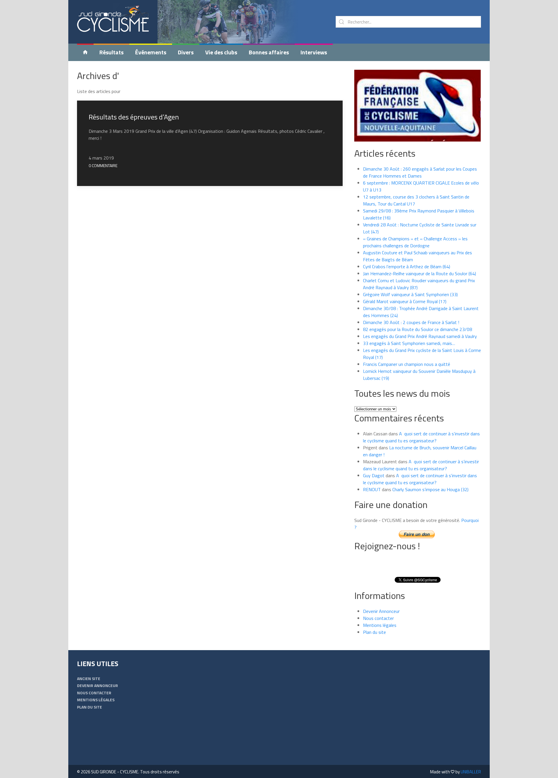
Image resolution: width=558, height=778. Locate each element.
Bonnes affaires (269, 52)
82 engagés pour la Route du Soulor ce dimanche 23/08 (417, 329)
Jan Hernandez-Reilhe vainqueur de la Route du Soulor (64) (419, 273)
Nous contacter (378, 618)
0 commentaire (103, 165)
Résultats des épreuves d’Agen (134, 117)
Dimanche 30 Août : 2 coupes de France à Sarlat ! (411, 322)
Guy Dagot (373, 475)
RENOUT (372, 489)
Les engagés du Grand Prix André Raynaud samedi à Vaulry (420, 336)
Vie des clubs (221, 52)
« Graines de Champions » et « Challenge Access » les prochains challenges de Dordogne (415, 242)
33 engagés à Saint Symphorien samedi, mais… (409, 343)
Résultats (111, 52)
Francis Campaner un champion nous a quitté (406, 364)
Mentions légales (379, 625)
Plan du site (374, 632)
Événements (150, 52)
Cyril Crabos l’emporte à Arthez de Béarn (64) (406, 266)
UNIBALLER (471, 771)
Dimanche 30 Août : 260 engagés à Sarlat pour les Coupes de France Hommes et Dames (420, 172)
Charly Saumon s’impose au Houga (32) (430, 489)
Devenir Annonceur (381, 611)
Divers (186, 52)
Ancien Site (88, 678)
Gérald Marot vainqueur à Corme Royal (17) (404, 301)
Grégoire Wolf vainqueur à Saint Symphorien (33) (410, 294)
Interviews (314, 52)
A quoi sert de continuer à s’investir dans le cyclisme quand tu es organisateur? (421, 437)
